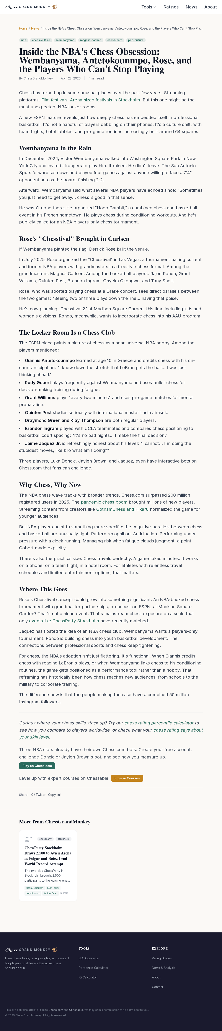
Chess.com (56, 1009)
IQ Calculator (88, 977)
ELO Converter (89, 958)
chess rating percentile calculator (158, 722)
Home (23, 28)
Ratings (171, 7)
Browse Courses (127, 778)
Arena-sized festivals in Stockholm (105, 99)
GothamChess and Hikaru (122, 509)
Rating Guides (162, 958)
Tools (146, 7)
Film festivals (54, 99)
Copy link (55, 794)
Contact (157, 987)
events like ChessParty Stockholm (64, 620)
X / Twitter (38, 794)
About (210, 7)
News (192, 7)
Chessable (76, 1009)
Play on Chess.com (37, 766)
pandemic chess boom (104, 502)
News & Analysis (163, 968)
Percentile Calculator (93, 968)
